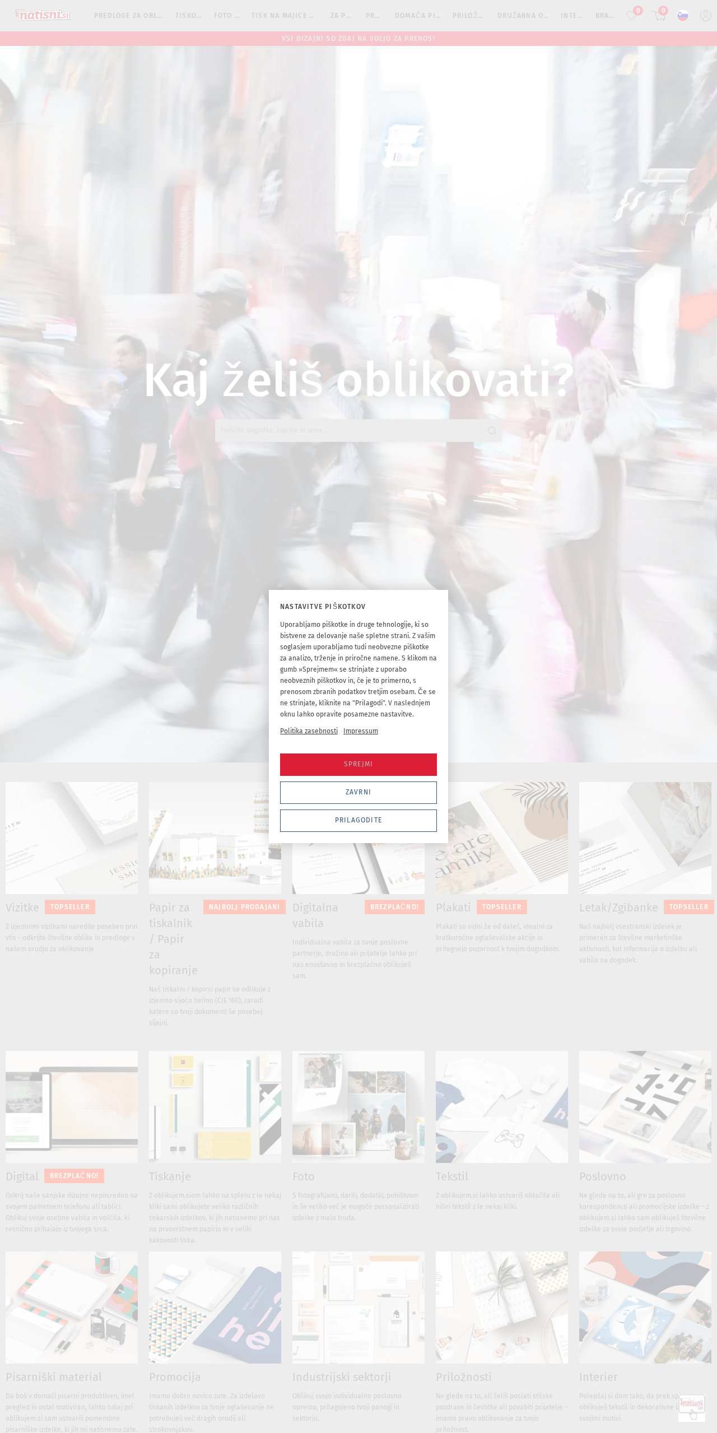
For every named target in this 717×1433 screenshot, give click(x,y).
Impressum (360, 731)
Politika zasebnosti (309, 731)
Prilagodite (358, 820)
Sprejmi (358, 764)
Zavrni (358, 792)
